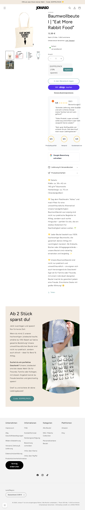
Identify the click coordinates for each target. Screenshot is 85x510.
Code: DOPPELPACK (22, 399)
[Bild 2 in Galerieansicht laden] (19, 55)
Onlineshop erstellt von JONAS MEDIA (68, 505)
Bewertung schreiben (28, 444)
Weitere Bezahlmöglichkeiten (63, 92)
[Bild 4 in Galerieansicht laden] (38, 55)
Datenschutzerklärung (14, 454)
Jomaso (19, 502)
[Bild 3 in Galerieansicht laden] (29, 55)
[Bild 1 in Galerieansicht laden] (10, 55)
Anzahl (50, 54)
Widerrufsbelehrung (13, 441)
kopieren (68, 70)
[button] (4, 8)
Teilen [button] (53, 292)
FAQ (26, 428)
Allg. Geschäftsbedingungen (14, 434)
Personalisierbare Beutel (49, 442)
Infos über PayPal (30, 456)
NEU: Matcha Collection (48, 434)
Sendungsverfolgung (32, 438)
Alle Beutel (47, 428)
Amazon (65, 428)
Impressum (10, 428)
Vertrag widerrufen (14, 465)
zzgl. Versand (69, 40)
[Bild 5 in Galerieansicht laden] (10, 65)
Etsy (63, 433)
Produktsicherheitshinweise (16, 459)
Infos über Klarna (30, 451)
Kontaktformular (30, 433)
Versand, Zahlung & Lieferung (13, 447)
